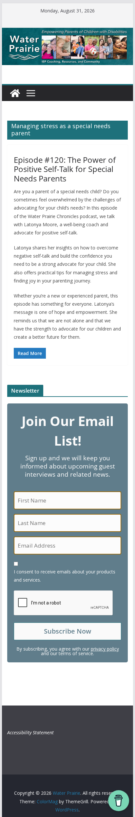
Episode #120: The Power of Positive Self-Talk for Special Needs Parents (65, 169)
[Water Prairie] (67, 32)
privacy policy (105, 649)
